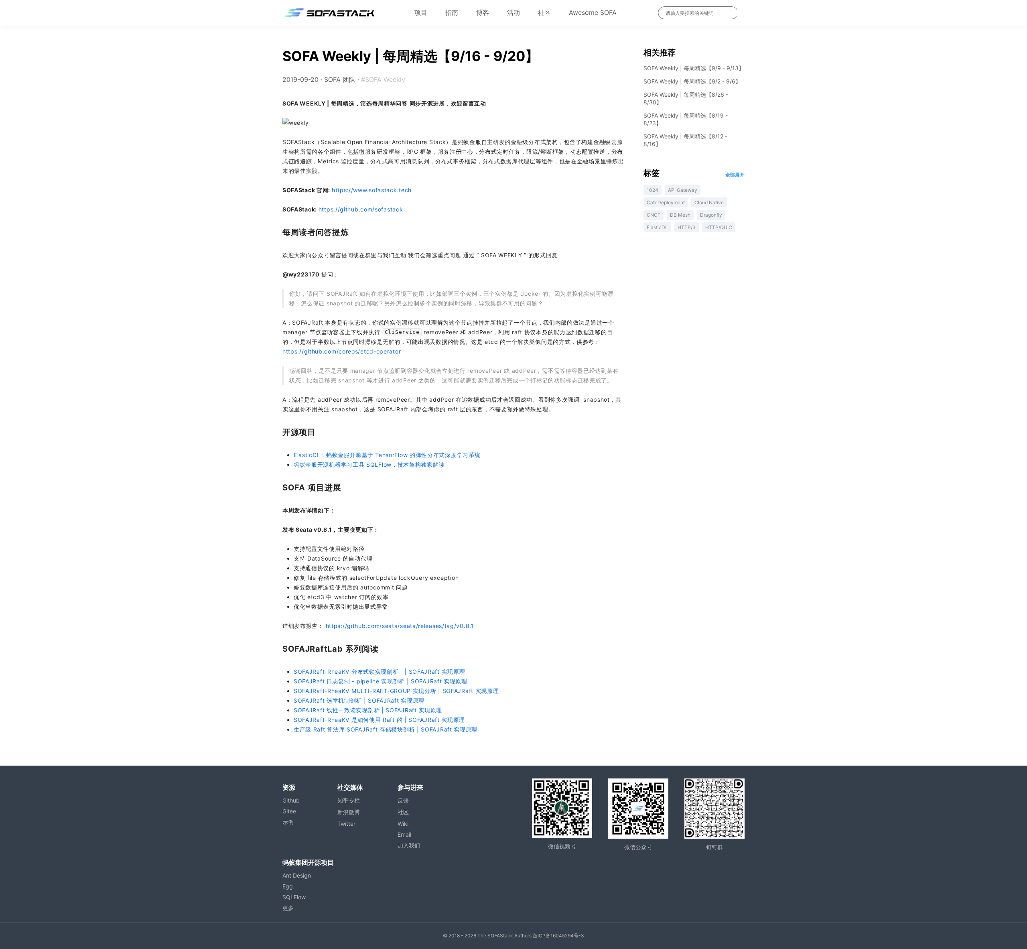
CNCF (653, 215)
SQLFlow (294, 897)
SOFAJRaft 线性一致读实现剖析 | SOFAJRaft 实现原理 (368, 710)
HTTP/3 (687, 227)
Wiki (403, 823)
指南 (451, 12)
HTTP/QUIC (718, 227)
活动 (513, 12)
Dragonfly (711, 215)
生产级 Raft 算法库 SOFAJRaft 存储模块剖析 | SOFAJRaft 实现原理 (385, 729)
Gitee (289, 811)
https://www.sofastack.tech (372, 190)
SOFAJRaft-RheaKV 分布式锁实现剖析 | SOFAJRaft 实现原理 (379, 671)
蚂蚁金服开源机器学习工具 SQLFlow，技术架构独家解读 (369, 464)
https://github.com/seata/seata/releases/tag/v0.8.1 (400, 625)
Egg (287, 886)
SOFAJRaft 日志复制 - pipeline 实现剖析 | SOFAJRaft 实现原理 (380, 681)
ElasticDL (657, 227)
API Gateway (682, 190)
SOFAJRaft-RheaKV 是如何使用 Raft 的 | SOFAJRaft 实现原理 (379, 719)
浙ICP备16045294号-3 (558, 936)
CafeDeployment (666, 202)
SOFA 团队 (339, 79)
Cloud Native (709, 202)
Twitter (346, 823)
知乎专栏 (348, 800)
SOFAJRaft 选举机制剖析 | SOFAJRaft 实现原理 (359, 700)
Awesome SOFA (593, 12)
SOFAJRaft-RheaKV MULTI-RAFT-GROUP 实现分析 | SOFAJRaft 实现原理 (396, 690)
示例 (288, 822)
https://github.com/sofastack (361, 209)
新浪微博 (348, 812)
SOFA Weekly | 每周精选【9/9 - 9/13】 (693, 68)
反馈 (403, 800)
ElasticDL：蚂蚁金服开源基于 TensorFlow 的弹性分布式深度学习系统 (387, 454)
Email (404, 834)
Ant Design (296, 875)
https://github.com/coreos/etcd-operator (341, 351)
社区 (544, 12)
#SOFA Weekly (383, 79)
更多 (288, 907)
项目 (420, 12)
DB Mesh (680, 215)
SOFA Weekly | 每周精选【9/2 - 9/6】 (692, 81)
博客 (482, 12)
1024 (652, 190)
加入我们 (409, 845)
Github (291, 800)
